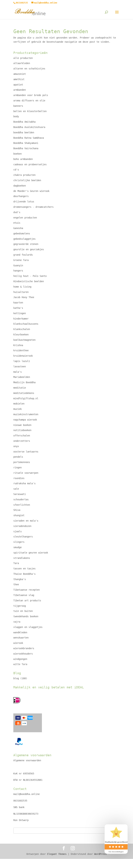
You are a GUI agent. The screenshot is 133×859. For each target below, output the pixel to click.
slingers (18, 542)
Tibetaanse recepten (26, 589)
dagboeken (19, 185)
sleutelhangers (23, 536)
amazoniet (19, 74)
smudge (17, 547)
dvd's (16, 212)
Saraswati (19, 494)
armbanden (19, 89)
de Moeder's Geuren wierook (31, 191)
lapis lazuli (21, 361)
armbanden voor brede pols (30, 95)
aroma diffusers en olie (29, 100)
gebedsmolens (21, 233)
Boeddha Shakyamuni (25, 143)
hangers (18, 270)
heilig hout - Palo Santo (30, 276)
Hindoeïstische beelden (28, 281)
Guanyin (18, 265)
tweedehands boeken (25, 616)
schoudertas (21, 499)
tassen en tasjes (24, 568)
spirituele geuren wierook (30, 552)
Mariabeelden (21, 377)
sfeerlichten (21, 504)
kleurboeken (21, 334)
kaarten (18, 302)
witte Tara (20, 664)
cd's (16, 169)
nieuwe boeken (22, 425)
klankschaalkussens (25, 323)
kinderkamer (21, 318)
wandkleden (20, 632)
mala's (17, 371)
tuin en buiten (23, 611)
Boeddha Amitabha (24, 121)
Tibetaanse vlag (23, 595)
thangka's (19, 579)
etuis (16, 222)
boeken (17, 153)
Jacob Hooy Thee (23, 297)
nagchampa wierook (25, 419)
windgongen (20, 659)
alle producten (23, 58)
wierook (18, 643)
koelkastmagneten (24, 339)
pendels (18, 456)
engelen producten (25, 217)
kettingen (19, 313)
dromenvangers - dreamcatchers (33, 207)
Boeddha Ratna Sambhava (28, 137)
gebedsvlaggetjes (24, 238)
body (16, 116)
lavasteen (19, 366)
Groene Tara (21, 260)
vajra (16, 621)
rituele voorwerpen (25, 472)
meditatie (19, 387)
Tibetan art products (27, 600)
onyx (16, 446)
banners (18, 105)
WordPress (100, 854)
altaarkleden (21, 63)
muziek (17, 409)
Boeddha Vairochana (25, 148)
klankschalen (21, 329)
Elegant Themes (56, 854)
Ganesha (18, 228)
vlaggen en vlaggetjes (27, 627)
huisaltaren (21, 292)
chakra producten (24, 175)
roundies (18, 478)
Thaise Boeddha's (24, 573)
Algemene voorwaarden (27, 760)
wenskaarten (21, 637)
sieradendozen (22, 526)
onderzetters (21, 441)
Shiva (16, 510)
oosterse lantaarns (25, 451)
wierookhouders (23, 653)
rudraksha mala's (24, 483)
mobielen (18, 403)
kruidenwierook (23, 355)
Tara (16, 563)
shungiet (18, 515)
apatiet (18, 84)
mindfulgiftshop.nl (25, 398)
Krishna (18, 345)
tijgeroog (19, 605)
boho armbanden (23, 159)
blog (16, 678)
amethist (18, 79)
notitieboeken (22, 430)
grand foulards (23, 254)
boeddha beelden (23, 132)
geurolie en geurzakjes (28, 249)
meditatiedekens (23, 393)
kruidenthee (21, 350)
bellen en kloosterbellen (30, 111)
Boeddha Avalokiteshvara (29, 127)
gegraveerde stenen (25, 244)
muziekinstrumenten (25, 414)
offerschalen (21, 435)
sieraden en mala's (25, 520)
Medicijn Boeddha (24, 382)
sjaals (17, 531)
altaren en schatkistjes (29, 68)
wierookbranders (23, 648)
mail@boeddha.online (26, 794)
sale (16, 488)
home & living (22, 286)
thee (16, 584)
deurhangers (21, 196)
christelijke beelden (27, 180)
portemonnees (21, 462)
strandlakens (21, 558)
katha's (18, 308)
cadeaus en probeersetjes (30, 164)
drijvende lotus (23, 201)
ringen (17, 467)
